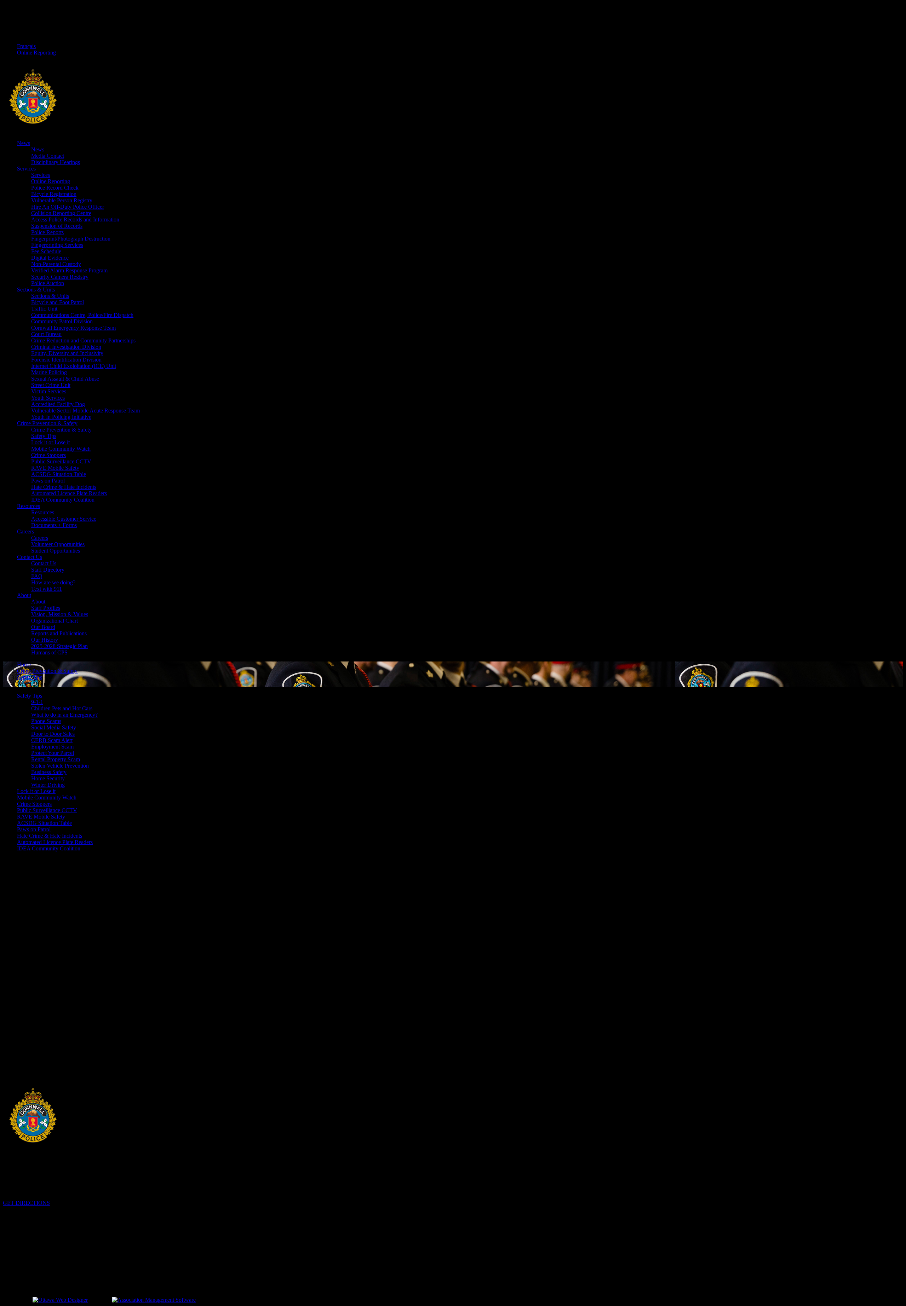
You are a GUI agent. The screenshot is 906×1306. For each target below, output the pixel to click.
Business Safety (49, 772)
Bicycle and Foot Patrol (57, 302)
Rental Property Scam (55, 759)
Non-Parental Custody (56, 264)
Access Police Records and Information (75, 219)
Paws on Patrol (48, 481)
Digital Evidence (50, 258)
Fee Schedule (46, 251)
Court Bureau (46, 334)
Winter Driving (48, 785)
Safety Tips (43, 436)
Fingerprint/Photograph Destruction (70, 239)
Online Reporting (36, 53)
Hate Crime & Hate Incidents (63, 487)
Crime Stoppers (48, 455)
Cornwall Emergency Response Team (73, 328)
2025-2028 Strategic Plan (59, 646)
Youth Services (48, 398)
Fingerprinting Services (57, 245)
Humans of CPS (49, 652)
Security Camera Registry (59, 277)
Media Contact (47, 156)
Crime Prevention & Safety (47, 423)
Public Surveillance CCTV (61, 461)
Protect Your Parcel (52, 753)
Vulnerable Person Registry (61, 200)
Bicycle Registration (53, 194)
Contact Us (29, 557)
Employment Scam (52, 747)
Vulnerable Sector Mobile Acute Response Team (85, 411)
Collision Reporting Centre (61, 213)
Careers (25, 531)
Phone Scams (46, 721)
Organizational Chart (54, 621)
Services (26, 169)
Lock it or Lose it (50, 442)
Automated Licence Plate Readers (69, 493)
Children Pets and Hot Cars (61, 708)
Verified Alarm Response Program (69, 270)
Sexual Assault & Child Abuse (65, 379)
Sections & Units (36, 290)
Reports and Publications (59, 633)
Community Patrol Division (62, 321)
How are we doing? (53, 582)
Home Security (48, 778)
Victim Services (48, 391)
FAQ (36, 576)
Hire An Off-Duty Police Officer (67, 207)
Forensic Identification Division (66, 360)
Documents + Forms (54, 525)
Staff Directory (47, 570)
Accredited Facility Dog (58, 404)
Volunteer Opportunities (58, 544)
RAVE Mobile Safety (55, 468)
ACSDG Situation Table (58, 474)
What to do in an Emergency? (64, 715)
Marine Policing (49, 372)
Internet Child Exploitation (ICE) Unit (73, 366)
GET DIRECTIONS (26, 1203)
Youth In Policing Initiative (61, 417)
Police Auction (47, 283)
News (23, 143)
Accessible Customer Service (63, 519)
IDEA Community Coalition (62, 500)
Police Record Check (55, 188)
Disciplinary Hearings (55, 162)
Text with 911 (46, 589)
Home (24, 664)
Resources (28, 506)
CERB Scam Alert (52, 740)
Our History (44, 640)
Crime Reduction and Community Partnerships (83, 340)
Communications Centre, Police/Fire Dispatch (82, 315)
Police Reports (47, 232)
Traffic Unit (44, 309)
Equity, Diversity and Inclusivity (67, 353)
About (24, 595)
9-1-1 (37, 702)
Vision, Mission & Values (59, 614)
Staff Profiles (45, 608)
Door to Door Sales (53, 734)
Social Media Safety (53, 727)
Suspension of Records (56, 226)
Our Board (43, 627)
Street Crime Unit (50, 385)
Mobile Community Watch (61, 449)
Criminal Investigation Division (66, 347)
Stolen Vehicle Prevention (60, 766)
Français (26, 46)
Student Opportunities (55, 551)
